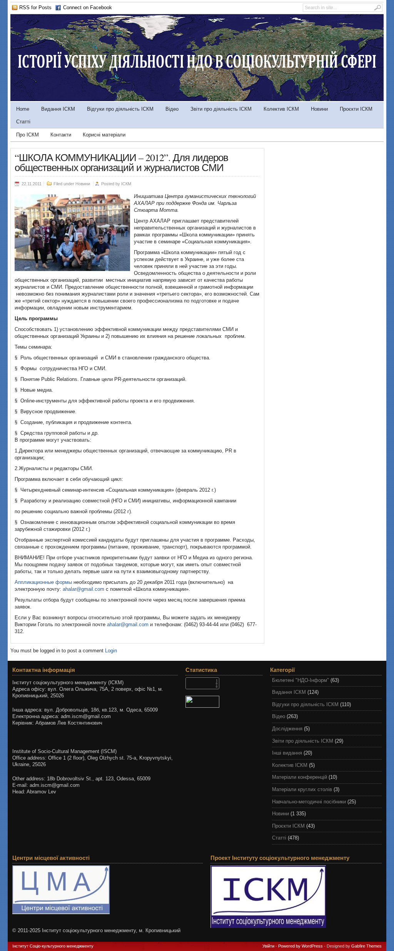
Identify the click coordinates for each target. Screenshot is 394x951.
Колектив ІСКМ (281, 109)
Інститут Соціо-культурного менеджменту (52, 946)
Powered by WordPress (300, 946)
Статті (23, 122)
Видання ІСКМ (58, 109)
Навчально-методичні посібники (309, 802)
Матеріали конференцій (299, 777)
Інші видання (287, 753)
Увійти (268, 946)
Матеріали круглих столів (302, 789)
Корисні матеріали (104, 135)
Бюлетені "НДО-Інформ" (300, 680)
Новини (319, 109)
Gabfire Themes (366, 946)
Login (111, 650)
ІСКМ (126, 183)
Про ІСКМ (27, 135)
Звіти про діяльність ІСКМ (221, 109)
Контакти (60, 135)
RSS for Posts (35, 7)
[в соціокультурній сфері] (197, 99)
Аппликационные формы (43, 582)
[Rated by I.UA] (223, 702)
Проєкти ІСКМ (356, 109)
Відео (172, 109)
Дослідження (287, 729)
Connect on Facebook (87, 7)
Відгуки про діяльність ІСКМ (120, 109)
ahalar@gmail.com (83, 589)
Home (22, 109)
